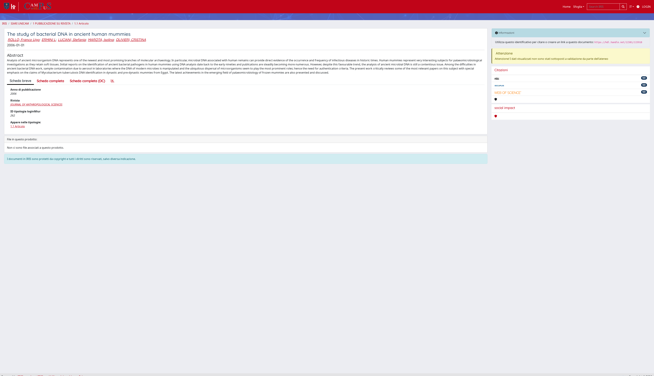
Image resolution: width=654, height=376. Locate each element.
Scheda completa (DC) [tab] (87, 81)
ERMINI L (49, 39)
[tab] (112, 80)
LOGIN (646, 7)
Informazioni (506, 32)
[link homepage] (10, 6)
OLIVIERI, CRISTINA (131, 39)
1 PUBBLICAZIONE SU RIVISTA (52, 23)
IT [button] (630, 7)
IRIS (4, 23)
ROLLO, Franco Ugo (23, 39)
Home (567, 7)
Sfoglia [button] (577, 7)
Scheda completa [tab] (50, 81)
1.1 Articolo (81, 23)
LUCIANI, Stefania (72, 39)
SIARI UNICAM (20, 23)
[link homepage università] (37, 6)
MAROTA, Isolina (101, 39)
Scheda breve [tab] (20, 81)
